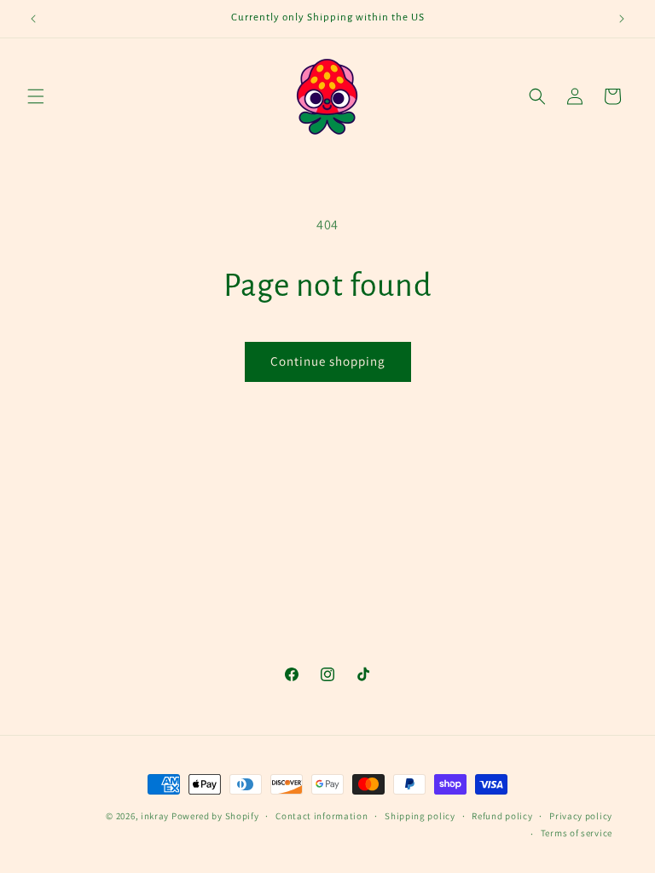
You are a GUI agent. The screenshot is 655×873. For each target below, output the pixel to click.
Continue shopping (327, 361)
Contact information (321, 816)
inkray (155, 816)
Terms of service (576, 833)
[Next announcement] (622, 19)
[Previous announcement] (33, 19)
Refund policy (502, 816)
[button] (36, 96)
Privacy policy (580, 816)
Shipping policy (420, 816)
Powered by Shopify (215, 816)
